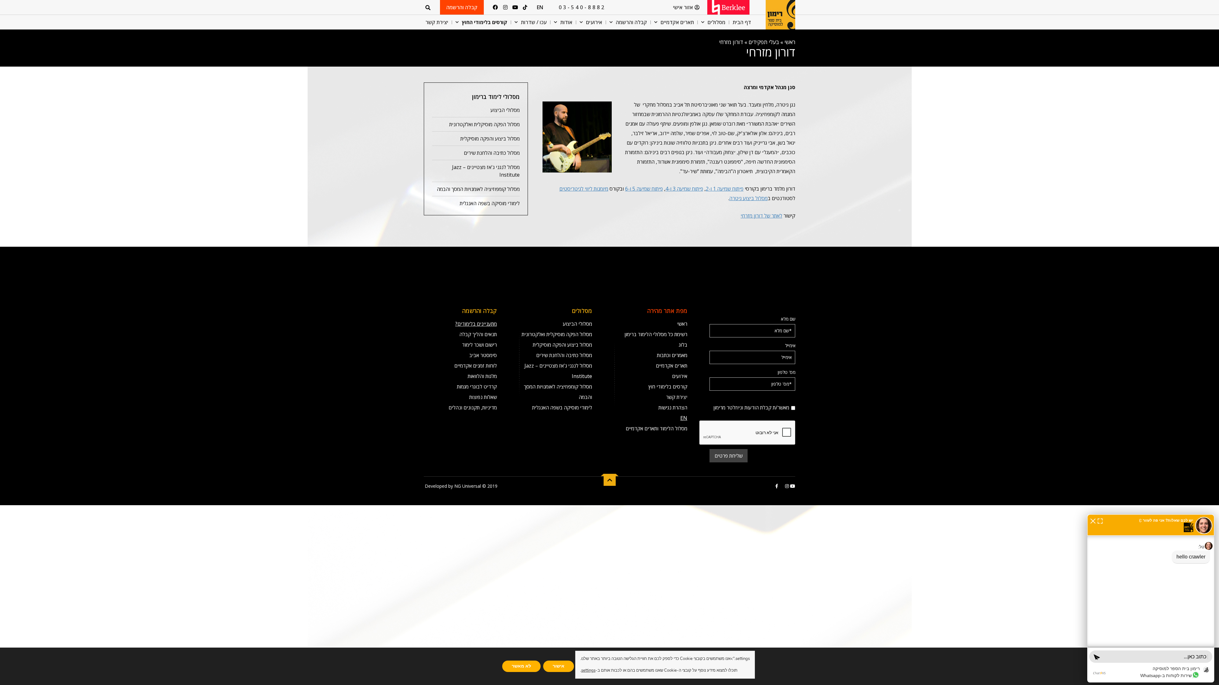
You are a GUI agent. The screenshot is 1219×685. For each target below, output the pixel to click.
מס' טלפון (787, 372)
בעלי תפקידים (764, 42)
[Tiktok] (525, 7)
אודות (566, 22)
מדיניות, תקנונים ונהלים (473, 407)
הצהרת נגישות (672, 407)
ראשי (789, 42)
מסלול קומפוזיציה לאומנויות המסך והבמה (478, 189)
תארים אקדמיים (677, 22)
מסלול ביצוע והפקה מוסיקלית (490, 138)
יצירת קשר (436, 22)
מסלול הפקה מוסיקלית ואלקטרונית (484, 124)
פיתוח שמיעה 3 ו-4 (684, 188)
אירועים (594, 22)
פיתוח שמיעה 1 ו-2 (724, 188)
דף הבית (742, 22)
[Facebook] (495, 7)
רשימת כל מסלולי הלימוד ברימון (655, 334)
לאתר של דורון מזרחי (761, 215)
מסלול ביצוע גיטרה (748, 198)
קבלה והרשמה (631, 22)
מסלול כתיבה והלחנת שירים (492, 152)
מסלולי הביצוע (505, 110)
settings (588, 670)
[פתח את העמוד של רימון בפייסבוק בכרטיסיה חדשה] (776, 486)
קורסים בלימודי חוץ (668, 386)
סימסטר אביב (483, 355)
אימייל (790, 345)
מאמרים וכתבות (672, 355)
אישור (558, 666)
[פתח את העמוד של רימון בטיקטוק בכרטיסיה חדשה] (781, 486)
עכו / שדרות (534, 22)
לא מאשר (521, 666)
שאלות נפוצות (483, 397)
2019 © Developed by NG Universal (461, 486)
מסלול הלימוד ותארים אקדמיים (656, 428)
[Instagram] (505, 7)
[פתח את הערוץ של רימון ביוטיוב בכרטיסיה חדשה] (792, 486)
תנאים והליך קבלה (478, 334)
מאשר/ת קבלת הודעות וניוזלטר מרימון (762, 399)
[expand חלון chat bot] (1100, 520)
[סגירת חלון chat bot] (1093, 520)
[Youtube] (515, 7)
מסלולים (716, 22)
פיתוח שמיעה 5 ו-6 (644, 188)
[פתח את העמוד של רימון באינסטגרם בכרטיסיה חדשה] (786, 486)
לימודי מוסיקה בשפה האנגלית (490, 203)
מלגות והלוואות (482, 376)
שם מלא (788, 319)
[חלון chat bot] (1150, 598)
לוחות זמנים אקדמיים (475, 365)
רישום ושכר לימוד (479, 344)
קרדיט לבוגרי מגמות (477, 386)
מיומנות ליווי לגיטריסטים (583, 188)
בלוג (683, 344)
